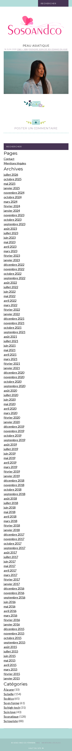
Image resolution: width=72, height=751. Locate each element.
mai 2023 (9, 242)
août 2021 (10, 336)
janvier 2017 (12, 584)
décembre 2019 (14, 426)
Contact (9, 159)
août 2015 (10, 647)
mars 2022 (10, 305)
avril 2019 (10, 462)
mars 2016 (10, 615)
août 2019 (10, 444)
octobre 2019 (12, 435)
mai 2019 (9, 458)
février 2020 (12, 417)
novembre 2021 (14, 323)
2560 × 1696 (22, 49)
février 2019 (12, 471)
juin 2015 (10, 656)
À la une (9, 689)
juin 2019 (10, 453)
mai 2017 (9, 566)
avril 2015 (10, 665)
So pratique (11, 716)
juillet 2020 (11, 395)
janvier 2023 (12, 260)
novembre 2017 (14, 539)
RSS (38, 743)
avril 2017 (10, 570)
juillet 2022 (11, 287)
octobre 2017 (12, 543)
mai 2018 (9, 512)
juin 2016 (10, 602)
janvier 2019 (12, 476)
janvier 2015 (12, 678)
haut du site (35, 748)
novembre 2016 (14, 593)
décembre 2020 (14, 372)
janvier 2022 (12, 314)
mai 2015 (9, 660)
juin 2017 (10, 561)
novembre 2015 (14, 633)
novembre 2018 (14, 485)
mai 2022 (9, 296)
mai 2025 (9, 183)
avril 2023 (10, 246)
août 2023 (10, 228)
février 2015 (12, 674)
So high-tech (12, 707)
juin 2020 (10, 399)
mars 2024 (10, 201)
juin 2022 (10, 291)
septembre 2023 (14, 224)
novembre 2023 (14, 215)
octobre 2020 (12, 381)
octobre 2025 (12, 179)
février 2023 (12, 255)
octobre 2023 (12, 219)
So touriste (11, 721)
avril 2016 (10, 611)
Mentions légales (15, 163)
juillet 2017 (11, 557)
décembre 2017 (14, 534)
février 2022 (12, 309)
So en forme (11, 703)
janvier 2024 (12, 210)
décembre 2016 (14, 588)
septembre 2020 (14, 386)
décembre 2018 (14, 480)
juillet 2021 (11, 341)
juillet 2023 (11, 233)
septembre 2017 (14, 548)
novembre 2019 (14, 431)
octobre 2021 (12, 327)
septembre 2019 (14, 440)
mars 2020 (10, 413)
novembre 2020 (14, 377)
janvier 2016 (12, 624)
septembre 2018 (14, 494)
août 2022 (10, 282)
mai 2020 (9, 404)
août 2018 (10, 498)
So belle (9, 694)
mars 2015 (10, 669)
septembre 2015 (14, 642)
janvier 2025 (12, 188)
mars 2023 (10, 251)
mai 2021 (9, 350)
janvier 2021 (12, 368)
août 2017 (10, 552)
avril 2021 (10, 354)
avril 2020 (10, 408)
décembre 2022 (14, 264)
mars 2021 (10, 359)
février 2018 (12, 525)
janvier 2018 (12, 530)
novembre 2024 (14, 192)
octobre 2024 (12, 197)
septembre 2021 (14, 332)
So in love (10, 712)
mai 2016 (9, 606)
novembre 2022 (14, 269)
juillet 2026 (11, 174)
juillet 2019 (11, 449)
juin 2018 (10, 507)
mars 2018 (10, 521)
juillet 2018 (11, 503)
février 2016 (12, 620)
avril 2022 (10, 300)
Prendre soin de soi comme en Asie (48, 49)
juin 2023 (10, 237)
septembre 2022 (14, 278)
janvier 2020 (12, 422)
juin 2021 (10, 345)
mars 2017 (10, 575)
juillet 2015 (11, 651)
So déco (9, 698)
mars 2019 (10, 467)
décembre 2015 (14, 629)
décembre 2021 (14, 318)
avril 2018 (10, 516)
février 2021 (12, 363)
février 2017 (12, 579)
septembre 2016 (14, 597)
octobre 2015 (12, 638)
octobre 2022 (12, 273)
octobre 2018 (12, 489)
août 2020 (10, 390)
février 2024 (12, 206)
